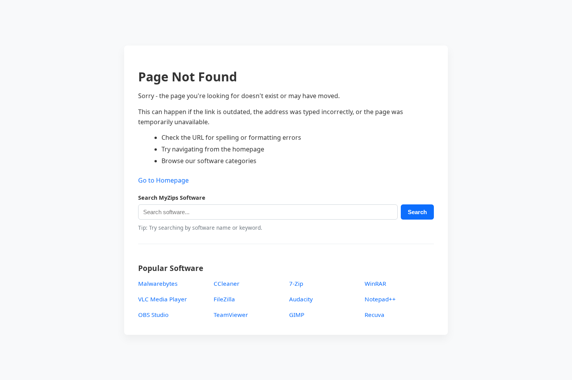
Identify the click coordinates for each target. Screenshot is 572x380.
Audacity (301, 299)
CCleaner (226, 283)
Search (417, 212)
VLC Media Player (162, 299)
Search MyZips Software (171, 197)
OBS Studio (153, 314)
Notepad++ (380, 299)
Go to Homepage (163, 180)
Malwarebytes (157, 283)
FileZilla (224, 299)
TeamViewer (231, 314)
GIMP (296, 314)
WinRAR (375, 283)
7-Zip (296, 283)
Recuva (374, 314)
